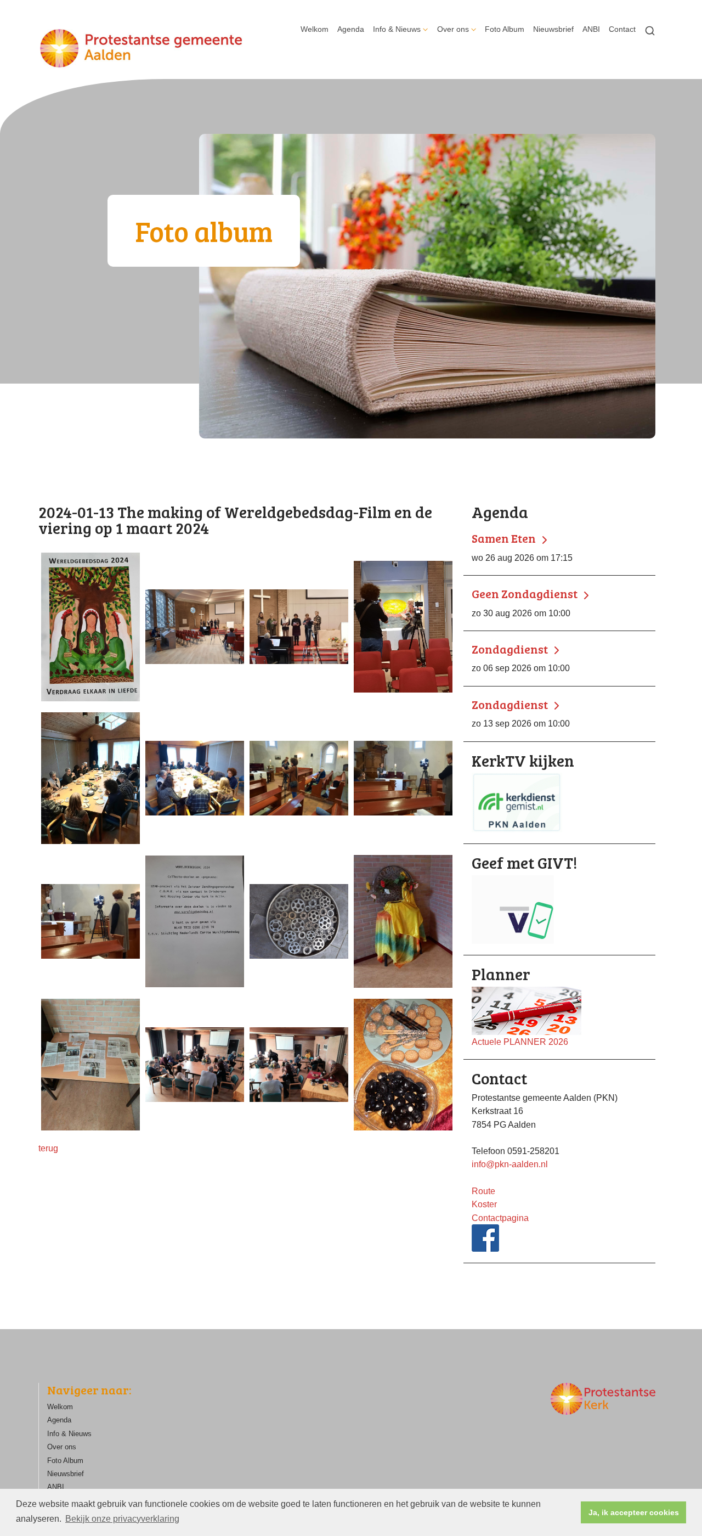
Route (483, 1191)
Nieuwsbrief (553, 29)
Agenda (350, 29)
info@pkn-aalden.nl (510, 1164)
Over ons (453, 29)
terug (48, 1148)
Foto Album (504, 29)
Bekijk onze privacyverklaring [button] (122, 1518)
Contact (622, 29)
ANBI (591, 29)
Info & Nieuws (397, 29)
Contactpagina (500, 1218)
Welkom (315, 29)
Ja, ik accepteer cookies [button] (633, 1512)
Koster (484, 1204)
